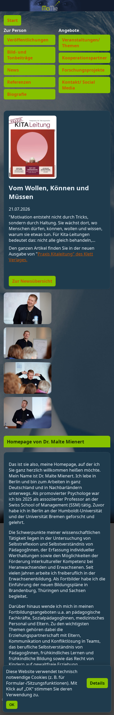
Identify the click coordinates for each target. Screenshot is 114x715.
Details (97, 683)
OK (11, 705)
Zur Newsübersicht (32, 281)
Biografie (17, 94)
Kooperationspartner (84, 58)
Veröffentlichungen (28, 40)
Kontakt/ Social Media (78, 85)
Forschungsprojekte (83, 70)
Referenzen (19, 82)
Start (12, 20)
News (13, 70)
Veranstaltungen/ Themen (81, 43)
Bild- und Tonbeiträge (20, 55)
